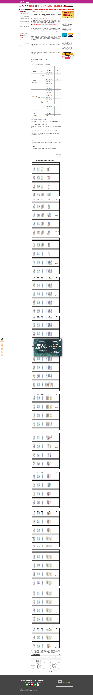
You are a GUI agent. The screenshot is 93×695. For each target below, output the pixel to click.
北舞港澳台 (53, 9)
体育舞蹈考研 (44, 9)
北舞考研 (57, 9)
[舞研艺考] (23, 7)
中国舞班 (32, 6)
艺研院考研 (48, 24)
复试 (44, 11)
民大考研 (56, 6)
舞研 (51, 652)
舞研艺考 (37, 11)
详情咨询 (59, 662)
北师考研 (60, 6)
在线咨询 (60, 654)
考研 (39, 11)
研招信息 (42, 11)
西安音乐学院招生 (58, 154)
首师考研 (66, 9)
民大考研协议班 (40, 24)
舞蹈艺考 (66, 6)
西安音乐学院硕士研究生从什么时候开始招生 (36, 652)
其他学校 (51, 24)
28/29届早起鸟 (39, 9)
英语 (49, 9)
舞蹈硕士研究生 (40, 650)
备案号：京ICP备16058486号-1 (24, 690)
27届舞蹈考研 (33, 9)
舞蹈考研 (70, 6)
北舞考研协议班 (36, 24)
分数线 (46, 11)
